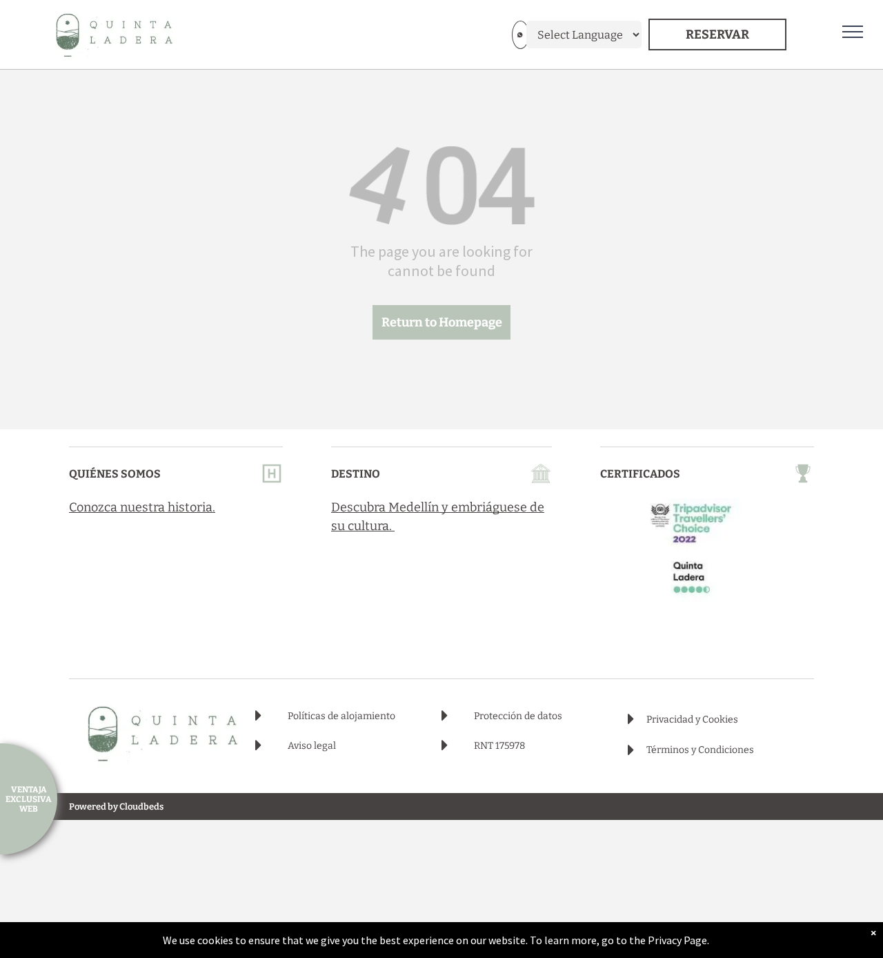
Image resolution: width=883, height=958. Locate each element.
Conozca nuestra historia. (142, 507)
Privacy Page (677, 940)
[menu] (853, 32)
